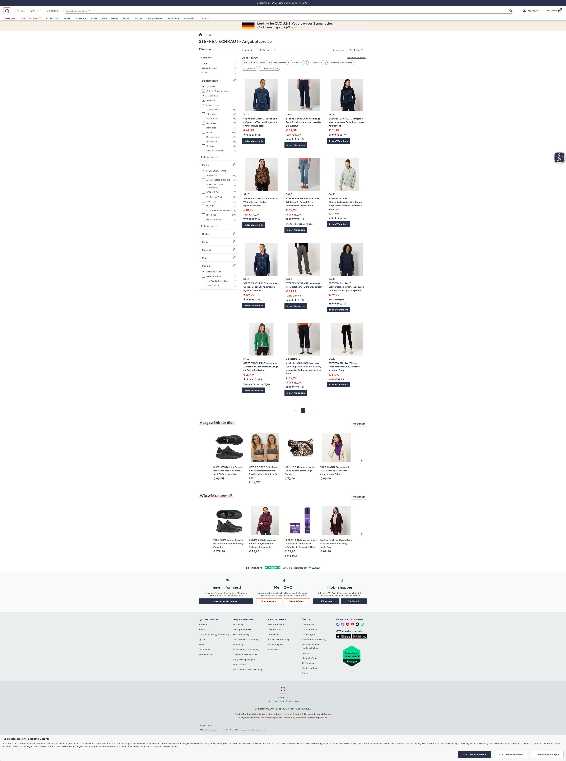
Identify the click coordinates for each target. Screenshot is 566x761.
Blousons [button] (298, 62)
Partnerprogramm (276, 644)
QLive (202, 639)
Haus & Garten (173, 18)
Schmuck (126, 18)
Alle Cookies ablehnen (511, 754)
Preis (205, 257)
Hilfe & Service (240, 664)
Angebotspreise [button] (270, 68)
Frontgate (224, 730)
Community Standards (294, 717)
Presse (202, 644)
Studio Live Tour (309, 668)
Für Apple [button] (326, 601)
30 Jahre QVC (35, 18)
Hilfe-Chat (204, 624)
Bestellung (238, 624)
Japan (297, 701)
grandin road (246, 730)
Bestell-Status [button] (296, 601)
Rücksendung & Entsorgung (246, 649)
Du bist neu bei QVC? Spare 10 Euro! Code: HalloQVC (282, 2)
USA (268, 701)
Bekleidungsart (210, 80)
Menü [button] (20, 10)
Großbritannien (279, 701)
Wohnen (139, 18)
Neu (23, 18)
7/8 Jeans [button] (250, 68)
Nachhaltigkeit (309, 634)
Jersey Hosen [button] (279, 62)
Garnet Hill (234, 730)
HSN (201, 730)
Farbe (205, 241)
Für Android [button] (354, 601)
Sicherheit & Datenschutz (245, 654)
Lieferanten (204, 649)
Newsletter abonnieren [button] (226, 601)
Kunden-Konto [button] (269, 601)
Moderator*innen (310, 658)
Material (206, 249)
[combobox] (286, 11)
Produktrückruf (206, 654)
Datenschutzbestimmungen (263, 717)
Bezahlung (238, 644)
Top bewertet (81, 18)
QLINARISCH (190, 18)
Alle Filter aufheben (356, 57)
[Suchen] (511, 10)
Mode (104, 18)
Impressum (321, 717)
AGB (240, 717)
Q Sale (94, 18)
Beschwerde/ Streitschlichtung (247, 669)
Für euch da (273, 649)
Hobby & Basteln (154, 18)
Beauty (114, 18)
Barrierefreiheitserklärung (314, 639)
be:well (67, 18)
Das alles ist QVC (310, 629)
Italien (290, 701)
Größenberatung (241, 634)
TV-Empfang (308, 663)
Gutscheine (273, 634)
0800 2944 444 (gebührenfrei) (214, 634)
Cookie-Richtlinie (168, 746)
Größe (205, 233)
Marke (205, 164)
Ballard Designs (211, 730)
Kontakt (202, 629)
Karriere (306, 653)
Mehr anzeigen (208, 157)
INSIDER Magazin (276, 624)
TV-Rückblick (52, 10)
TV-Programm (274, 629)
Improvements (259, 730)
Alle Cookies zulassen (474, 754)
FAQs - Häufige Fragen (244, 659)
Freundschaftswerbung (278, 639)
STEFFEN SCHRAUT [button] (256, 62)
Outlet (305, 673)
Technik (205, 18)
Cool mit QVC (52, 18)
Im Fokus (207, 265)
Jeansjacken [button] (316, 62)
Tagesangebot (10, 18)
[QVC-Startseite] (200, 35)
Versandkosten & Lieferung (246, 639)
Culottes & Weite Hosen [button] (340, 62)
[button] (528, 11)
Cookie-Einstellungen (547, 754)
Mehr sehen (359, 423)
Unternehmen (308, 624)
